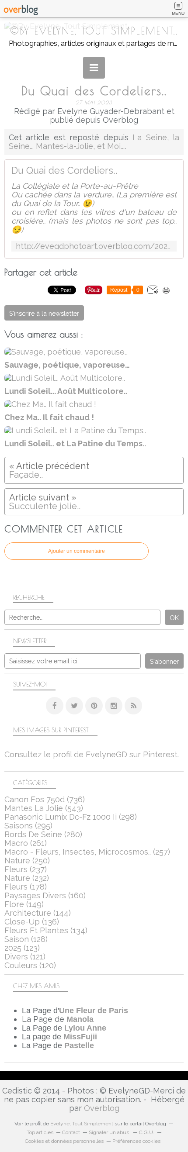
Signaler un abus (109, 1132)
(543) (43, 808)
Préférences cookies (136, 1141)
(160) (45, 895)
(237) (25, 869)
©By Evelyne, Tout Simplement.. (94, 31)
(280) (43, 834)
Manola (80, 1019)
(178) (25, 886)
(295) (28, 825)
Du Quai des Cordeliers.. (64, 170)
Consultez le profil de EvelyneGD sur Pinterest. (91, 754)
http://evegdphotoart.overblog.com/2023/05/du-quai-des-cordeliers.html (94, 246)
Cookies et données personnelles (64, 1141)
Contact (71, 1132)
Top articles (40, 1132)
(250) (27, 860)
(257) (87, 851)
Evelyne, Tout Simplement (81, 1124)
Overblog (101, 1108)
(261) (25, 843)
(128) (26, 939)
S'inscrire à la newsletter (44, 313)
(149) (24, 904)
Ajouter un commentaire (76, 551)
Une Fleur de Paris (93, 1010)
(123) (22, 947)
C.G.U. (146, 1132)
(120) (30, 965)
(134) (45, 930)
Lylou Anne (85, 1028)
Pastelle (79, 1045)
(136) (31, 921)
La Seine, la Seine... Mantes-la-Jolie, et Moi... (94, 142)
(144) (37, 912)
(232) (26, 878)
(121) (24, 956)
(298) (70, 816)
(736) (44, 799)
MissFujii (80, 1036)
